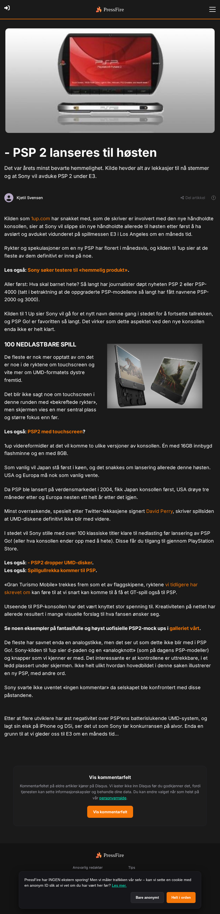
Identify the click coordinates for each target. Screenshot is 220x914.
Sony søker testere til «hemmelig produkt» (78, 270)
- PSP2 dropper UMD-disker (60, 562)
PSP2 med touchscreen (55, 431)
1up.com (40, 218)
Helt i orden (181, 898)
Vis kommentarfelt (110, 811)
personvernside (112, 798)
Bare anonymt (147, 898)
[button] (110, 796)
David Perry (159, 511)
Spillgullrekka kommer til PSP (62, 570)
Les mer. (119, 885)
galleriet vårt (184, 628)
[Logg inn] (8, 9)
